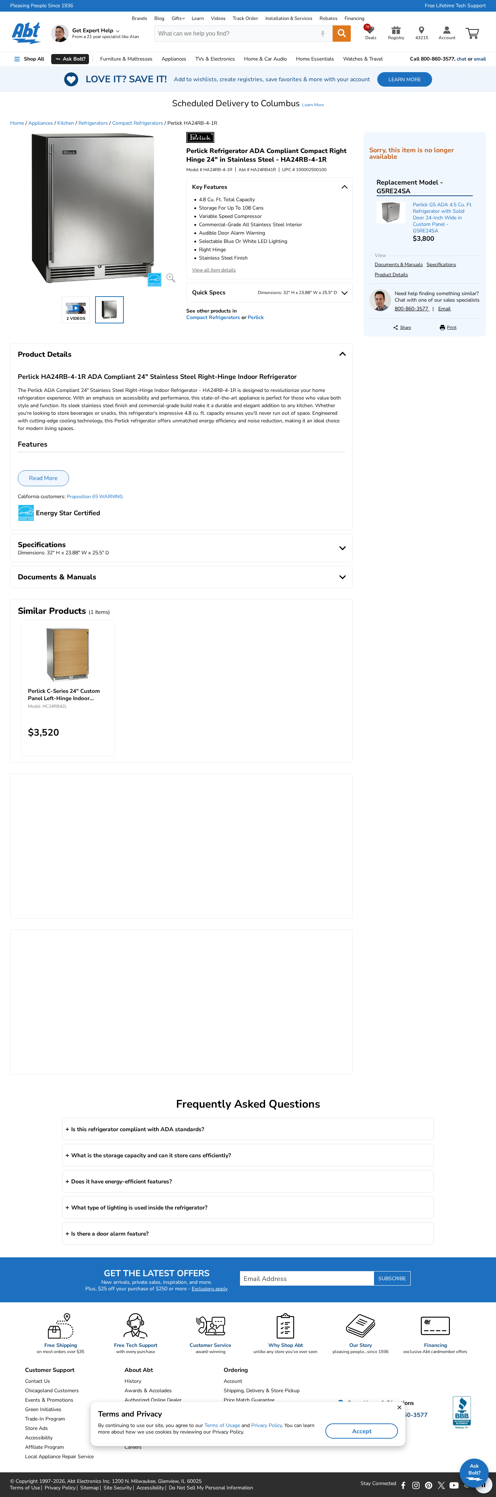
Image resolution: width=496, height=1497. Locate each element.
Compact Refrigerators (137, 123)
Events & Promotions (49, 1400)
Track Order (245, 18)
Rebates (328, 18)
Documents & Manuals (399, 264)
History (133, 1381)
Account (233, 1381)
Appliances (174, 58)
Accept (361, 1431)
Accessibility (150, 1487)
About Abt (139, 1370)
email (480, 59)
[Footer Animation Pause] (483, 1484)
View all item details (214, 270)
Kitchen (65, 123)
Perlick (256, 317)
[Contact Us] (380, 309)
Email (444, 308)
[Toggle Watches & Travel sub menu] (386, 59)
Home (315, 58)
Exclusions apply (210, 1289)
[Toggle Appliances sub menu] (189, 59)
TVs (215, 58)
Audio (265, 58)
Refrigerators (93, 123)
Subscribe (392, 1278)
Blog (159, 18)
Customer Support (49, 1370)
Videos (218, 18)
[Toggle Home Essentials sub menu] (337, 59)
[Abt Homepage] (26, 33)
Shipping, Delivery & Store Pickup (262, 1390)
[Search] (342, 33)
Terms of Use (25, 1487)
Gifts (177, 18)
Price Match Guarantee (249, 1400)
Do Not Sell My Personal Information (211, 1487)
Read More (43, 478)
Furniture (126, 58)
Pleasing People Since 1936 (41, 6)
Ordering (236, 1370)
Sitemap (89, 1487)
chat (461, 59)
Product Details (391, 275)
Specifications (441, 264)
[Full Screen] (170, 277)
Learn (198, 18)
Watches (363, 58)
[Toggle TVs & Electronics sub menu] (238, 59)
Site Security (117, 1487)
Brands (139, 18)
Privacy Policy (60, 1487)
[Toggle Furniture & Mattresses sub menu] (156, 59)
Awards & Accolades (148, 1390)
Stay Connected (378, 1483)
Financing (355, 18)
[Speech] (322, 33)
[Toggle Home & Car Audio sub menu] (290, 59)
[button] (248, 103)
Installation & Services (288, 18)
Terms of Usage (222, 1425)
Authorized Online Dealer (153, 1400)
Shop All (34, 58)
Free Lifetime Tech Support (455, 6)
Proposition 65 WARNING (95, 496)
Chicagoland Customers (52, 1390)
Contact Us (37, 1381)
